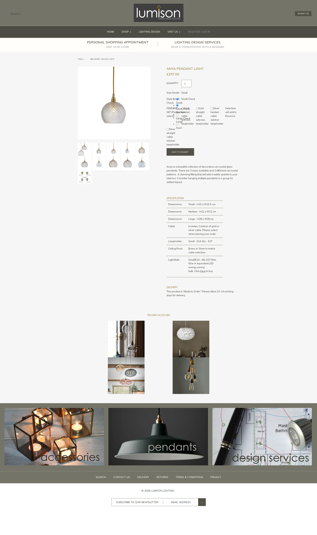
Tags (81, 59)
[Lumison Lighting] (158, 5)
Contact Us (121, 477)
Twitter (277, 14)
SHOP (127, 31)
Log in (206, 31)
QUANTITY (172, 83)
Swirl (179, 127)
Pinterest (282, 14)
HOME (110, 31)
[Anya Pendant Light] (114, 68)
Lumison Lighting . (163, 490)
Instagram (287, 14)
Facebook (272, 14)
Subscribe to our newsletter (137, 502)
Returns (162, 477)
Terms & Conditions (189, 477)
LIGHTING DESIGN (149, 31)
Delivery (143, 477)
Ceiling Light (107, 59)
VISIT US (174, 31)
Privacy (215, 477)
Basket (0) (303, 13)
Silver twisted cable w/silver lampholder (217, 116)
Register (194, 31)
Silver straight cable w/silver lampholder (173, 137)
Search (101, 477)
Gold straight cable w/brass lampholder (202, 116)
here (202, 271)
